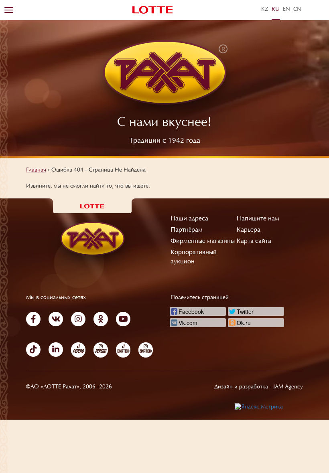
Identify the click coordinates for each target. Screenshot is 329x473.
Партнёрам (187, 230)
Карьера (248, 230)
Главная (36, 170)
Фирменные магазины (203, 241)
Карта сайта (254, 241)
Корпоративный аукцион (194, 257)
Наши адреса (189, 219)
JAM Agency (288, 387)
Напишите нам (258, 219)
